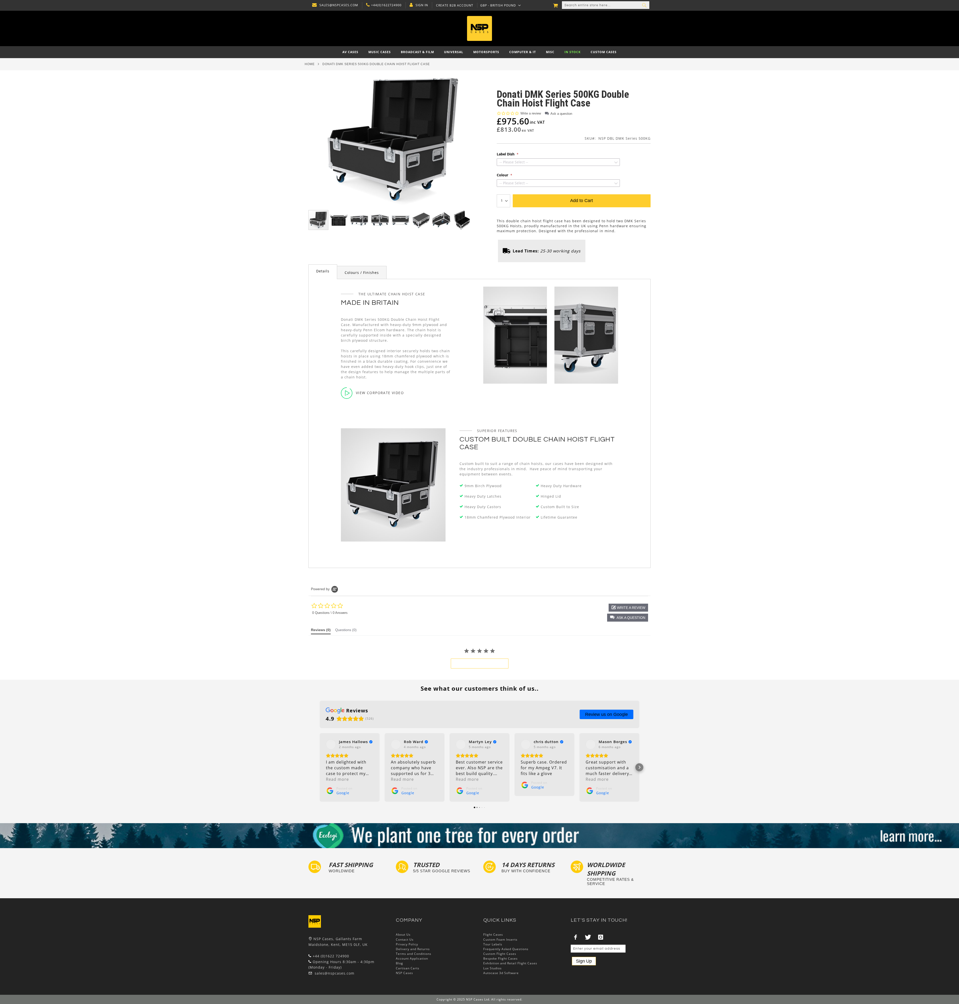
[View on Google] (331, 744)
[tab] (322, 271)
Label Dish (506, 154)
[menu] (479, 52)
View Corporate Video (380, 392)
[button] (500, 5)
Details (322, 271)
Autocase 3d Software (501, 973)
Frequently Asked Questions (505, 949)
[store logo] (479, 28)
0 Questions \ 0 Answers (330, 613)
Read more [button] (337, 779)
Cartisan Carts (407, 968)
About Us (403, 934)
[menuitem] (350, 52)
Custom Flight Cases (499, 954)
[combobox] (605, 5)
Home (310, 64)
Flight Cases (493, 934)
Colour (503, 175)
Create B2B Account (454, 5)
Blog (399, 963)
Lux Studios (492, 968)
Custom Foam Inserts (500, 939)
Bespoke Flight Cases (500, 958)
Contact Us (405, 939)
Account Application (412, 958)
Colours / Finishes (362, 272)
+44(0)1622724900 (386, 5)
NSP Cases (404, 973)
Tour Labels (492, 944)
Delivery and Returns (413, 949)
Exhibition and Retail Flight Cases (510, 963)
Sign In (422, 5)
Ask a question (561, 113)
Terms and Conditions (413, 954)
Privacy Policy (407, 944)
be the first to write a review (479, 663)
